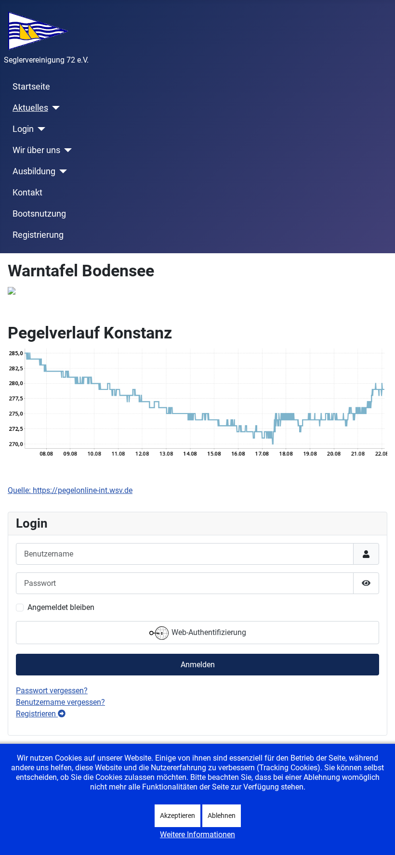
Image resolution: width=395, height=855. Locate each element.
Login (23, 129)
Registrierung (38, 235)
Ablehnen (222, 815)
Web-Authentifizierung (208, 632)
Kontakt (27, 192)
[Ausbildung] (61, 171)
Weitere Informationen (197, 834)
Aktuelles (30, 108)
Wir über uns (36, 150)
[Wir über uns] (66, 150)
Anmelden (198, 664)
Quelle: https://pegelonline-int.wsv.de (70, 490)
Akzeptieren (177, 815)
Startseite (31, 86)
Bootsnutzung (39, 214)
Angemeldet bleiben (60, 607)
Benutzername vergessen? (60, 702)
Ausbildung (34, 171)
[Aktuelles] (54, 108)
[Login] (40, 129)
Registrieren (37, 713)
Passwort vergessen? (52, 690)
